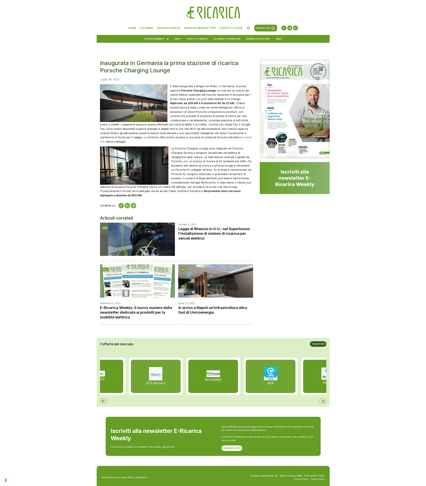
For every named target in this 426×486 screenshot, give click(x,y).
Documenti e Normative (226, 38)
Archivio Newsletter (199, 28)
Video (279, 38)
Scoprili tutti (318, 344)
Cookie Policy (318, 479)
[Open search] (248, 28)
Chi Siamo (147, 28)
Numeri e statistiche (258, 38)
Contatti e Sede (231, 28)
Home (132, 28)
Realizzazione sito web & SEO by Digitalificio (124, 477)
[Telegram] (133, 205)
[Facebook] (121, 205)
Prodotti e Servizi (197, 38)
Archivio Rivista (169, 28)
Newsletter (263, 28)
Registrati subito (231, 448)
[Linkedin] (127, 205)
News (178, 38)
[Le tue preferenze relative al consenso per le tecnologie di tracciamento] (6, 480)
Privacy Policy (301, 479)
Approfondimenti (154, 38)
